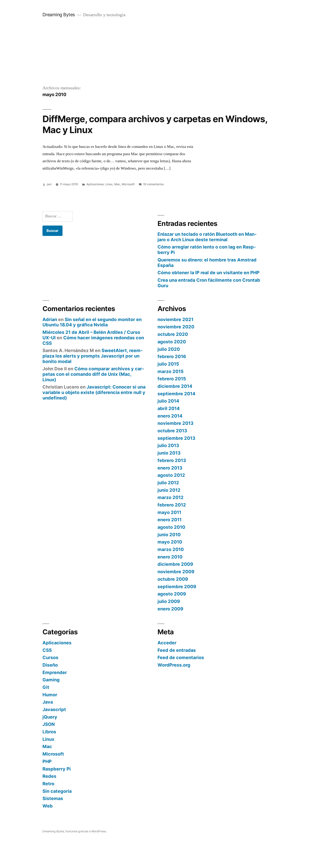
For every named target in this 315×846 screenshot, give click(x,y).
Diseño (50, 665)
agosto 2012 (171, 475)
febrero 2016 (172, 356)
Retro (48, 783)
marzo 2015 (171, 371)
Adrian (49, 319)
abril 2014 (169, 408)
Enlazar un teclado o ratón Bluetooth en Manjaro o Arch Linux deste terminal (207, 236)
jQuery (49, 717)
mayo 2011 (169, 512)
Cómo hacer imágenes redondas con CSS (93, 340)
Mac (117, 184)
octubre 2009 (173, 579)
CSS (47, 650)
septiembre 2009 (177, 586)
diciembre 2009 (175, 564)
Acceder (167, 642)
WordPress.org (174, 665)
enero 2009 (170, 609)
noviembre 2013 (175, 423)
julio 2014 (168, 401)
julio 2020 (169, 349)
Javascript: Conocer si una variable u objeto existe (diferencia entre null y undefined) (93, 392)
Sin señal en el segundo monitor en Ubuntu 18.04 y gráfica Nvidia (92, 322)
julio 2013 (168, 445)
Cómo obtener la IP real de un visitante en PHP (208, 272)
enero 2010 (170, 557)
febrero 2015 (172, 378)
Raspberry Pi (56, 769)
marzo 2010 (171, 549)
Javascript (54, 709)
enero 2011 (170, 519)
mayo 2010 (170, 542)
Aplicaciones (95, 184)
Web (47, 806)
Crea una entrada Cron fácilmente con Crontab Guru (209, 282)
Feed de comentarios (181, 657)
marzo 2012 (171, 497)
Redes (49, 776)
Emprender (54, 672)
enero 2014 (170, 416)
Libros (49, 731)
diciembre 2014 (175, 386)
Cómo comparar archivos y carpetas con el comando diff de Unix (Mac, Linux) (93, 374)
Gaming (51, 679)
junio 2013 (169, 453)
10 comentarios (153, 184)
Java (47, 702)
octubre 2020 (173, 334)
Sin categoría (57, 791)
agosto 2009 (172, 594)
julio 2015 (168, 364)
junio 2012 (169, 490)
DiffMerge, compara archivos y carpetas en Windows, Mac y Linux (154, 124)
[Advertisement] (157, 57)
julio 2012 (168, 482)
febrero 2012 (172, 505)
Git (45, 687)
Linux (109, 184)
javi (49, 184)
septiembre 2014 (176, 393)
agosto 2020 (172, 341)
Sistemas (52, 798)
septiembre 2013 (176, 438)
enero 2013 (170, 468)
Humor (49, 694)
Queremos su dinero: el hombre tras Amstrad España (207, 262)
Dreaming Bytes (58, 14)
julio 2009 (169, 601)
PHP (47, 761)
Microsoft (128, 184)
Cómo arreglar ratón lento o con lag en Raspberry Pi (207, 249)
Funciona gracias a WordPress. (86, 831)
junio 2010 (169, 534)
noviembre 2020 (176, 326)
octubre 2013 (172, 430)
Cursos (50, 657)
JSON (48, 724)
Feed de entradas (177, 650)
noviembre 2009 (176, 571)
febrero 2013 (172, 460)
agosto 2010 (171, 527)
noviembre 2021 (175, 319)
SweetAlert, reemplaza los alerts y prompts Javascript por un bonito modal (92, 356)
